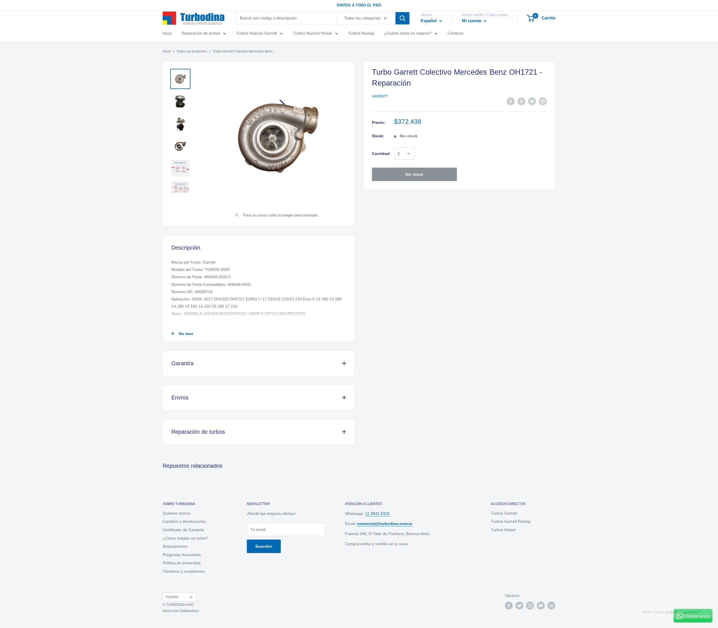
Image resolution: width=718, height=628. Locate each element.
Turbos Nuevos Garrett (256, 33)
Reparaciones (175, 546)
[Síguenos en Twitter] (519, 605)
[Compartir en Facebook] (511, 101)
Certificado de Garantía (183, 529)
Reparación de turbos (201, 33)
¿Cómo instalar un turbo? (185, 538)
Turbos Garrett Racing (510, 521)
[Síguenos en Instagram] (530, 605)
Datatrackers (189, 611)
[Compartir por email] (543, 101)
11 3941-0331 (377, 513)
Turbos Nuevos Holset (312, 33)
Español (172, 597)
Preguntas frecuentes (182, 554)
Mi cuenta (472, 20)
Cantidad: (381, 153)
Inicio (167, 33)
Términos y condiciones (184, 571)
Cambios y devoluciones (184, 521)
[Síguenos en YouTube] (541, 605)
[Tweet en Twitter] (532, 101)
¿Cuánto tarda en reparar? (408, 33)
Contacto (456, 33)
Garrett (380, 96)
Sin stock (414, 174)
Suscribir (263, 546)
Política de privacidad (182, 563)
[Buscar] (402, 18)
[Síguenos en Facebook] (509, 605)
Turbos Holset (503, 529)
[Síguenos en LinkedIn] (551, 605)
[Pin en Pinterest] (521, 101)
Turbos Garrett (504, 513)
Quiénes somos (176, 513)
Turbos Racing (361, 33)
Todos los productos (191, 51)
